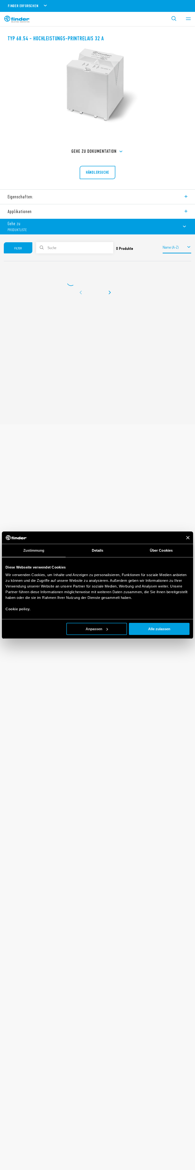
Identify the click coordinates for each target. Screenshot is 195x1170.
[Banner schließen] (188, 537)
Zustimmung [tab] (33, 550)
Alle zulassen (159, 629)
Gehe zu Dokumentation (94, 151)
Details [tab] (97, 550)
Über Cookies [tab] (161, 550)
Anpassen (94, 629)
